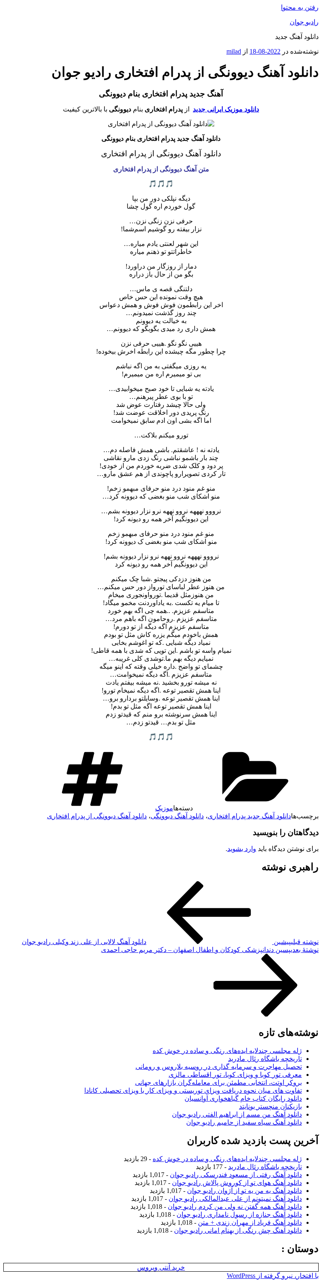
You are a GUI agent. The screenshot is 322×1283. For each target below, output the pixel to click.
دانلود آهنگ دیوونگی (177, 816)
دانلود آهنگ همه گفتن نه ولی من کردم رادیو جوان (235, 1206)
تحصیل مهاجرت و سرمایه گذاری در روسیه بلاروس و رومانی (218, 1066)
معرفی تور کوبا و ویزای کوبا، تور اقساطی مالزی (235, 1074)
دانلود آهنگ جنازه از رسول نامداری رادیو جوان (239, 1214)
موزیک (164, 808)
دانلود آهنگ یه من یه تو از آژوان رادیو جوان (244, 1190)
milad (233, 51)
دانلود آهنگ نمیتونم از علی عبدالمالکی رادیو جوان (235, 1198)
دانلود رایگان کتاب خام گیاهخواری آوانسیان (243, 1098)
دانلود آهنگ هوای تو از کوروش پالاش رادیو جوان (237, 1182)
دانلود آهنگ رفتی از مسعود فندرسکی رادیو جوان (236, 1174)
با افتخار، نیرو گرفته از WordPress (273, 1275)
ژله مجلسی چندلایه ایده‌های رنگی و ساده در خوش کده (227, 1050)
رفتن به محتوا (300, 7)
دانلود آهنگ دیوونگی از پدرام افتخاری (97, 816)
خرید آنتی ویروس (161, 1267)
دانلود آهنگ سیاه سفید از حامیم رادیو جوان (244, 1122)
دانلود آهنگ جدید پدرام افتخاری (249, 816)
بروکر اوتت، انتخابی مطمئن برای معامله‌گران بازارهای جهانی (218, 1082)
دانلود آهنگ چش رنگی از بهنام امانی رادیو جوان (238, 1230)
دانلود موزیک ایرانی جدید (226, 109)
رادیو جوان (304, 22)
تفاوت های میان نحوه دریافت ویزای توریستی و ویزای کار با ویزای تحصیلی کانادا (193, 1090)
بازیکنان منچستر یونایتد (270, 1106)
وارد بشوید (241, 848)
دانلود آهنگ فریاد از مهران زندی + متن (250, 1222)
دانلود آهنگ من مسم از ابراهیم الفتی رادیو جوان (237, 1114)
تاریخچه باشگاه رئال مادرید (265, 1058)
